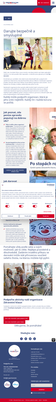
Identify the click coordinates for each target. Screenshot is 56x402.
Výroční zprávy (34, 374)
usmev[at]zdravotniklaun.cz (37, 354)
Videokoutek (34, 376)
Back (9, 18)
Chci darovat (44, 2)
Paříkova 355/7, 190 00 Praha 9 (38, 358)
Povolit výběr (28, 216)
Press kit (33, 372)
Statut (40, 400)
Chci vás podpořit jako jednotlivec (16, 318)
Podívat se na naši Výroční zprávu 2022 (15, 170)
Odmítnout (10, 216)
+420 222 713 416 (35, 352)
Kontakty (33, 370)
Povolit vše (46, 216)
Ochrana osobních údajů (31, 400)
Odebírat (41, 389)
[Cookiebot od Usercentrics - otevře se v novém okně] (48, 185)
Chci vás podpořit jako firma (14, 322)
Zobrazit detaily (48, 211)
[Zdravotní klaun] (10, 2)
